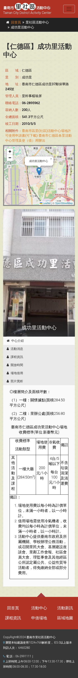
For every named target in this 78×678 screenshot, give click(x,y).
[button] (39, 171)
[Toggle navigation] (69, 9)
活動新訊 (65, 608)
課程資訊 (13, 618)
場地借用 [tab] (17, 373)
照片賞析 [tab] (17, 381)
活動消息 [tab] (17, 349)
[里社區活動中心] (39, 273)
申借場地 (39, 618)
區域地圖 (65, 618)
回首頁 (16, 22)
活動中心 (39, 608)
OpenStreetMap (64, 203)
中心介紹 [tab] (17, 341)
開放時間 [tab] (17, 365)
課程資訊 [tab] (17, 357)
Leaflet (46, 203)
